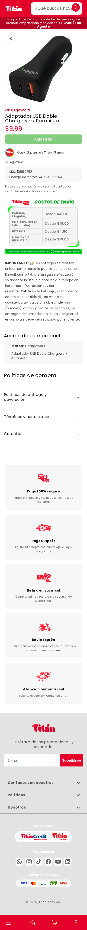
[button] (8, 922)
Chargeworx (17, 110)
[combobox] (56, 8)
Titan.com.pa (49, 902)
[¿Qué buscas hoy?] (76, 7)
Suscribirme (71, 760)
